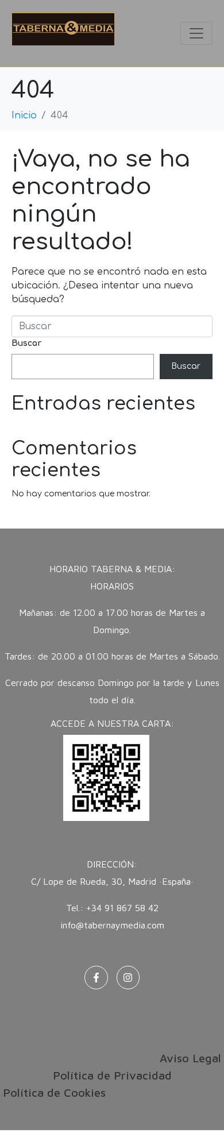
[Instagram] (128, 977)
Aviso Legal (190, 1058)
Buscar (26, 343)
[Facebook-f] (96, 977)
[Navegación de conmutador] (196, 33)
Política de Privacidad (112, 1075)
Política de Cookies (54, 1092)
